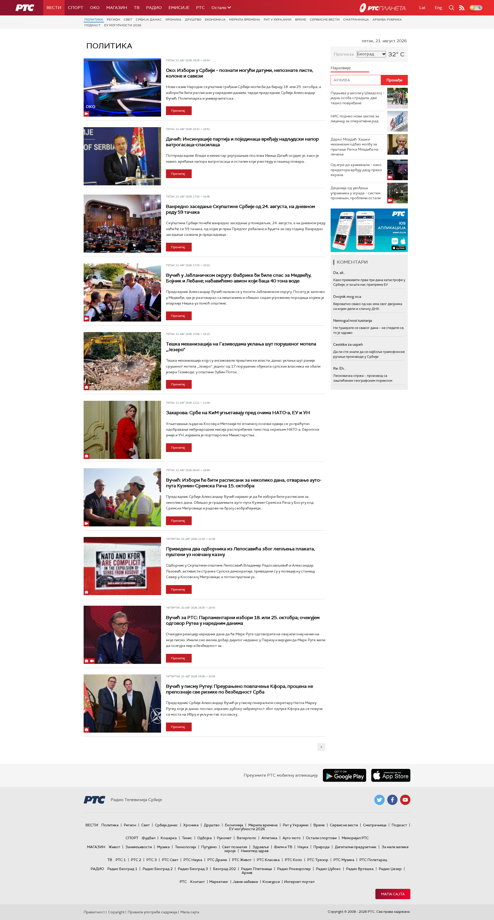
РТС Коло (293, 859)
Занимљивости (138, 847)
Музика (163, 847)
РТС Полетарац (373, 859)
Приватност (94, 912)
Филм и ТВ (283, 847)
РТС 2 (136, 859)
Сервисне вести (325, 20)
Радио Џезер (390, 868)
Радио (154, 7)
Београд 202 (224, 868)
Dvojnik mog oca (347, 296)
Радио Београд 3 (193, 868)
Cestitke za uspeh (348, 344)
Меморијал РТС (355, 838)
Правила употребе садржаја (152, 912)
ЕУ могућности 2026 (122, 25)
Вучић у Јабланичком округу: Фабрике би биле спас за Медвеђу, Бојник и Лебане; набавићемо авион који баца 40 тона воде (238, 278)
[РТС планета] (382, 7)
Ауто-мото (292, 838)
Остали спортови (321, 838)
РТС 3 (151, 859)
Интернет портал (299, 881)
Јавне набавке (245, 881)
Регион (113, 20)
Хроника (173, 20)
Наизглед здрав (255, 850)
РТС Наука (192, 859)
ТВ (136, 7)
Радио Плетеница (256, 868)
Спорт (75, 7)
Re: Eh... (339, 368)
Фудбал (148, 838)
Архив (247, 872)
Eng (438, 7)
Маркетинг (218, 881)
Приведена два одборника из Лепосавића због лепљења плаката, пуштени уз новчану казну (240, 552)
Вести (54, 7)
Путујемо (209, 847)
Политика (93, 20)
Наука (302, 847)
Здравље (260, 847)
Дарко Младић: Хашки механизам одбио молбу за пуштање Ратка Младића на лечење (354, 147)
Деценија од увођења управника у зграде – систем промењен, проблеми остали (356, 193)
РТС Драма (217, 859)
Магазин (116, 7)
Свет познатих (234, 847)
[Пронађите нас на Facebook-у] (392, 800)
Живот (114, 847)
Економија (215, 20)
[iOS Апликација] (369, 230)
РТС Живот (242, 859)
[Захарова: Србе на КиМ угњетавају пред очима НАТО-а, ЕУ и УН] (122, 430)
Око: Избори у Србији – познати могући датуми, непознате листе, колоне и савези (239, 73)
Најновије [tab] (341, 68)
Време (300, 20)
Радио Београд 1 (122, 868)
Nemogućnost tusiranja (352, 320)
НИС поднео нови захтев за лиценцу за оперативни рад (355, 119)
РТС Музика (343, 859)
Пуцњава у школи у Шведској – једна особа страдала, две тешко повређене (357, 98)
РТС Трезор (317, 859)
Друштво (193, 20)
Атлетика (269, 838)
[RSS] (462, 7)
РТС (200, 7)
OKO (95, 7)
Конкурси (271, 881)
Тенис (187, 838)
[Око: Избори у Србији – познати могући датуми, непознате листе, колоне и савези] (122, 87)
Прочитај (178, 111)
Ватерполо (246, 838)
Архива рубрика (387, 20)
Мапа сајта (393, 894)
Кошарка (169, 838)
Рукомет (224, 838)
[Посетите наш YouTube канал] (405, 800)
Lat (422, 7)
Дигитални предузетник (355, 847)
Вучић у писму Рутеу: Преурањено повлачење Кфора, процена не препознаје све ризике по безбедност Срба (239, 689)
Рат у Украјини (278, 20)
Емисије (179, 7)
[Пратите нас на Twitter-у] (379, 800)
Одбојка (204, 838)
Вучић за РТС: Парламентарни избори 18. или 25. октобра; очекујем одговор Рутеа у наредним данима (243, 620)
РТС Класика (268, 859)
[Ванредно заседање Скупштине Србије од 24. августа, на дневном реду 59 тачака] (122, 224)
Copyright (116, 912)
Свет (128, 20)
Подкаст (92, 25)
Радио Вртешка (360, 868)
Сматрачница (356, 20)
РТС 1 (121, 859)
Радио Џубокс (328, 868)
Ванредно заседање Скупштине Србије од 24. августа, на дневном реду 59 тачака (240, 209)
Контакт (197, 881)
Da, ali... (339, 272)
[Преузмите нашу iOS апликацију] (390, 775)
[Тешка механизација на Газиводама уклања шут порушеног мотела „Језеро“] (122, 361)
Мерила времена (244, 20)
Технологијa (185, 847)
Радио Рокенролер (294, 868)
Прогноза (344, 54)
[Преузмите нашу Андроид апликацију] (344, 775)
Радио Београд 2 (158, 868)
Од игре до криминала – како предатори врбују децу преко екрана (356, 169)
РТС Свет (170, 859)
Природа (321, 847)
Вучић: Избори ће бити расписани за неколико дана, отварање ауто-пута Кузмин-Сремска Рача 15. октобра (243, 483)
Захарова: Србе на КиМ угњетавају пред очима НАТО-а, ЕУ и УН (238, 413)
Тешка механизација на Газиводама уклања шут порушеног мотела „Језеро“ (241, 347)
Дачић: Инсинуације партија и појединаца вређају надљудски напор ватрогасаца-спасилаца (242, 142)
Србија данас (149, 20)
